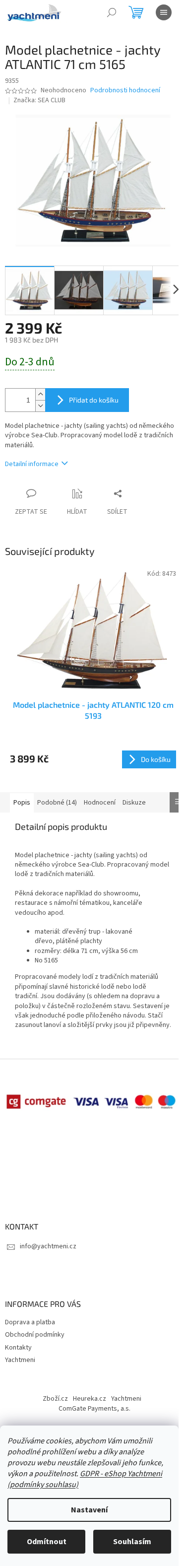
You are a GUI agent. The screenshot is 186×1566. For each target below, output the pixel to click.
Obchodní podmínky (34, 1335)
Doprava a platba (30, 1322)
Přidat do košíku (94, 400)
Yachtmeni (20, 1360)
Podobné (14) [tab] (57, 803)
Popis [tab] (21, 803)
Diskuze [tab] (134, 803)
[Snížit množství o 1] (40, 405)
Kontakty (18, 1348)
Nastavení (89, 1509)
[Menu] (164, 12)
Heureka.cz (89, 1399)
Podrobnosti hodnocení (125, 90)
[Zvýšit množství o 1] (40, 394)
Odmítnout (46, 1541)
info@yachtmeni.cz (48, 1246)
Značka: (39, 100)
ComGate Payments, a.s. (94, 1409)
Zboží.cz (55, 1399)
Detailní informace (32, 464)
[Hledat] (112, 12)
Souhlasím (132, 1541)
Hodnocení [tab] (100, 803)
